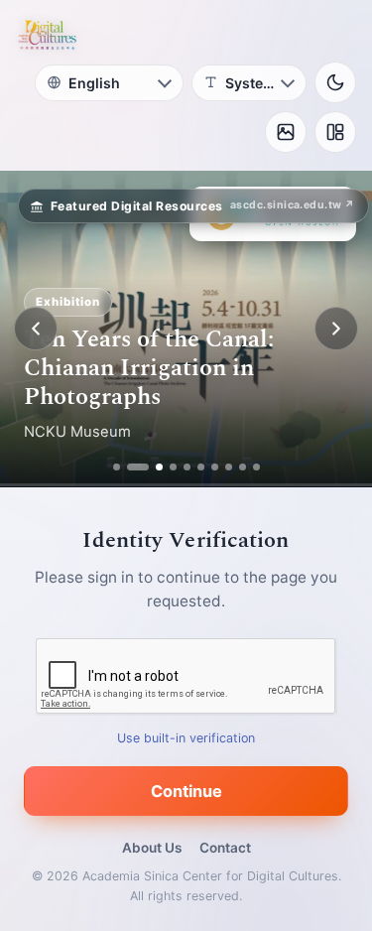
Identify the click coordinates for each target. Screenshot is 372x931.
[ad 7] (214, 467)
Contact (225, 848)
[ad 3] (152, 467)
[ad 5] (187, 467)
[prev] (36, 328)
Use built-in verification (186, 738)
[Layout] (335, 132)
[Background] (286, 132)
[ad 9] (242, 467)
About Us (152, 848)
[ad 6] (200, 467)
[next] (336, 328)
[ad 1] (116, 467)
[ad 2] (130, 467)
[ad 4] (173, 467)
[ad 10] (256, 467)
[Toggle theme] (335, 82)
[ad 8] (228, 467)
